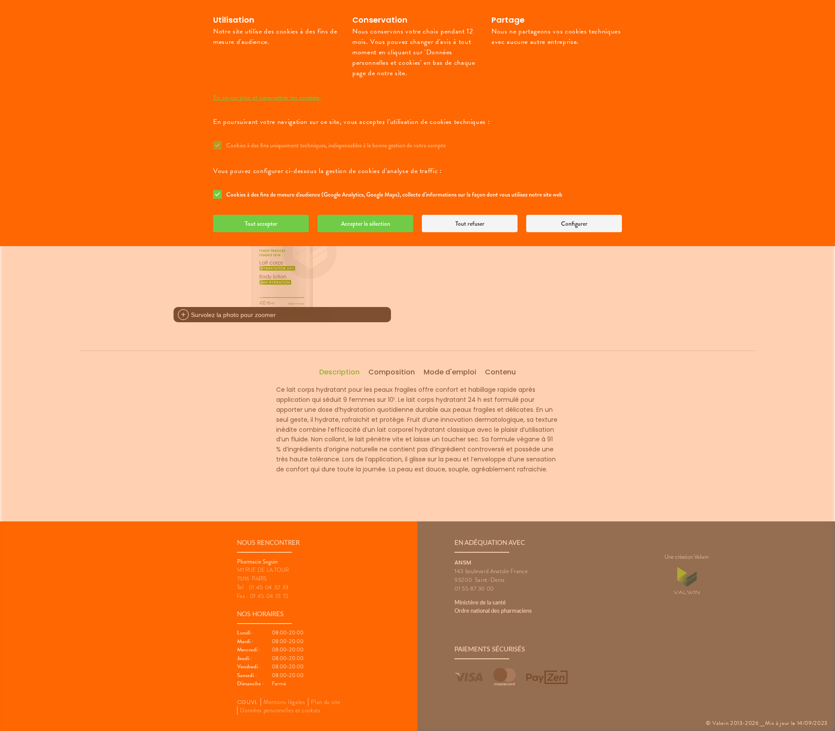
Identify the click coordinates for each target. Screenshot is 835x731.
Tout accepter (261, 223)
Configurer (574, 223)
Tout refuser (469, 223)
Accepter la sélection (365, 223)
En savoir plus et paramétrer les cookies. (267, 97)
